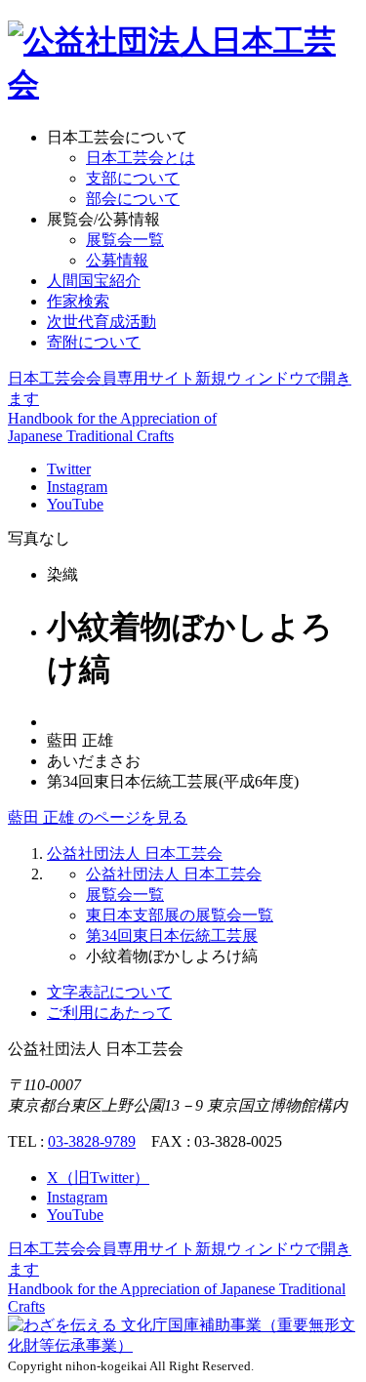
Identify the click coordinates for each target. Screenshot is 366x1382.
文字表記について (109, 992)
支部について (133, 178)
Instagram (77, 486)
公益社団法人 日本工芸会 (135, 853)
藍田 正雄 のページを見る (97, 817)
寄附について (94, 342)
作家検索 (78, 301)
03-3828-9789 (92, 1141)
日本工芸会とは (140, 157)
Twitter (69, 469)
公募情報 (117, 260)
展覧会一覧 (125, 239)
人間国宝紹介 (94, 280)
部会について (133, 198)
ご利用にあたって (109, 1012)
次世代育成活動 (101, 321)
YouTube (75, 504)
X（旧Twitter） (98, 1177)
